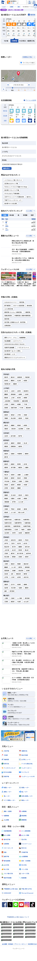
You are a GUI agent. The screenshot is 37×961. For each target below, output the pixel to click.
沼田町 (27, 556)
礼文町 (19, 380)
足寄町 (6, 488)
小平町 (19, 415)
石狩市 (14, 533)
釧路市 (6, 464)
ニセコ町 (13, 567)
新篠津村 (27, 533)
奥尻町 (13, 601)
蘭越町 (6, 567)
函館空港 (27, 312)
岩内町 (6, 574)
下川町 (25, 404)
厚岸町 (19, 464)
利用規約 (10, 944)
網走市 (6, 425)
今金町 (19, 601)
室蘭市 (6, 495)
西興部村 (13, 446)
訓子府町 (13, 436)
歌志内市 (6, 547)
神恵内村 (18, 574)
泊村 (12, 574)
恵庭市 (29, 529)
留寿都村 (27, 567)
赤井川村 (26, 577)
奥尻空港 (6, 319)
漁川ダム (29, 197)
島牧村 (13, 564)
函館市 (6, 584)
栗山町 (27, 550)
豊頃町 (19, 484)
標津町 (27, 453)
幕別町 (6, 484)
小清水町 (13, 428)
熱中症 (5, 110)
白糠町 (27, 467)
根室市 (6, 453)
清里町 (6, 428)
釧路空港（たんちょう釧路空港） (13, 312)
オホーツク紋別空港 (18, 305)
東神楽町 (13, 394)
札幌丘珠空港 (8, 315)
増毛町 (13, 415)
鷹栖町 (6, 394)
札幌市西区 (7, 526)
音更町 (13, 474)
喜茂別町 (6, 570)
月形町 (6, 553)
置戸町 (20, 436)
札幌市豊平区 (18, 523)
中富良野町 (16, 401)
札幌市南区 (28, 523)
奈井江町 (27, 547)
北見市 (6, 436)
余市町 (19, 577)
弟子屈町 (13, 467)
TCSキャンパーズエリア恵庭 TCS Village (15, 187)
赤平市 (6, 543)
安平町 (14, 502)
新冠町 (19, 509)
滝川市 (19, 543)
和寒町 (13, 404)
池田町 (13, 484)
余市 (6, 226)
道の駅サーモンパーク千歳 (11, 190)
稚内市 (6, 377)
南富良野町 (25, 401)
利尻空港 (21, 302)
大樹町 (20, 481)
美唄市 (20, 540)
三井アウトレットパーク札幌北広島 (14, 197)
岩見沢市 (13, 540)
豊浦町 (6, 498)
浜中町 (25, 464)
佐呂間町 (20, 428)
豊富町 (13, 380)
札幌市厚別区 (17, 526)
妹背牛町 (28, 553)
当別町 (20, 533)
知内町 (6, 588)
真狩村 (20, 567)
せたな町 (26, 601)
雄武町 (20, 446)
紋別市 (6, 443)
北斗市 (13, 584)
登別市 (20, 495)
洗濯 (5, 120)
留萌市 (6, 415)
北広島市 (6, 533)
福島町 (25, 584)
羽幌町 (6, 418)
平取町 (13, 509)
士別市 (13, 391)
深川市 (14, 547)
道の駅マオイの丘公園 (10, 203)
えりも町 (13, 512)
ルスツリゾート (17, 341)
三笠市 (13, 543)
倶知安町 (20, 570)
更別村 (14, 481)
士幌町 (19, 474)
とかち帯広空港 (8, 309)
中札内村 (6, 481)
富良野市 (26, 391)
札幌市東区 (26, 519)
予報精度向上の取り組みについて (18, 917)
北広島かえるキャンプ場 (11, 183)
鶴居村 (20, 467)
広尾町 (27, 481)
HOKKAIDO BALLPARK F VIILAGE (14, 344)
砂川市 (25, 543)
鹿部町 (27, 588)
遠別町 (20, 418)
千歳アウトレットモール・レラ (12, 200)
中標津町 (19, 453)
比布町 (27, 394)
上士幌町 (26, 474)
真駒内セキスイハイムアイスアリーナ (14, 357)
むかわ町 (20, 502)
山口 (6, 230)
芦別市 (27, 540)
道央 (19, 6)
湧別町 (19, 443)
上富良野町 (7, 401)
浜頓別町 (19, 377)
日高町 (6, 509)
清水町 (19, 478)
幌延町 (15, 384)
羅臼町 (6, 457)
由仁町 (14, 550)
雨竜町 (14, 556)
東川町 (19, 397)
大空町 (28, 428)
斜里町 (25, 425)
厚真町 (25, 498)
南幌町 (20, 547)
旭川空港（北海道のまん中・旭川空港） (15, 322)
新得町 (13, 478)
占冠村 (6, 404)
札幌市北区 (18, 519)
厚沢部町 (27, 598)
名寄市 (19, 391)
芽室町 (25, 478)
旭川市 (6, 391)
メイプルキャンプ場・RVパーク (13, 180)
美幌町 (13, 425)
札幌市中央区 (8, 519)
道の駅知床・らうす (9, 354)
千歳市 (23, 529)
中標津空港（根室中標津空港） (23, 315)
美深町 (6, 407)
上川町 (13, 397)
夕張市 (6, 540)
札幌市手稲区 (27, 526)
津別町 (19, 425)
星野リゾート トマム (10, 337)
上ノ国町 (19, 598)
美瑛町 (25, 397)
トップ (3, 6)
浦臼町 (13, 553)
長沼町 (20, 550)
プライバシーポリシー (20, 944)
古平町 (6, 577)
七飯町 (20, 588)
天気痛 (5, 115)
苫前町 (25, 415)
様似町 (6, 512)
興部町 (6, 446)
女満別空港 (7, 325)
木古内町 (13, 588)
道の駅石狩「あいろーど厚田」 (12, 351)
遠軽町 (13, 443)
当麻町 (20, 394)
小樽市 (6, 564)
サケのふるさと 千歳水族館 (11, 193)
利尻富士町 (7, 384)
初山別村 (13, 418)
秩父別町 (6, 556)
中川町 (21, 407)
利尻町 (25, 380)
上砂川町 (6, 550)
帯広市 (6, 474)
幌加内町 (28, 407)
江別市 (16, 529)
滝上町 (25, 443)
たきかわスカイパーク (10, 302)
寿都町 (19, 564)
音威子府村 (14, 407)
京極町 (14, 570)
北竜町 (20, 556)
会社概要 (4, 944)
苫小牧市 (13, 495)
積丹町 (25, 574)
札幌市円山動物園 (9, 347)
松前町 (19, 584)
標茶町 (6, 467)
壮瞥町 (13, 498)
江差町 (13, 598)
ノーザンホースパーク (23, 347)
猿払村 (13, 377)
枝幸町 (6, 380)
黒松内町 (26, 564)
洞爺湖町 (6, 502)
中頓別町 (27, 377)
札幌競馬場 (22, 337)
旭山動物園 (7, 341)
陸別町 (13, 488)
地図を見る (6, 168)
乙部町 (6, 601)
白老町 (19, 498)
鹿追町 (6, 478)
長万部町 (12, 591)
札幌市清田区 (8, 529)
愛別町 (6, 397)
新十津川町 (20, 553)
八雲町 (6, 598)
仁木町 (13, 577)
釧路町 (13, 464)
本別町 (25, 484)
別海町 (13, 453)
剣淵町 (19, 404)
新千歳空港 (7, 305)
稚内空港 (29, 305)
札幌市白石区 (8, 523)
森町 (5, 591)
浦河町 (25, 509)
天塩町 (27, 418)
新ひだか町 (21, 512)
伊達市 (27, 495)
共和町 (28, 570)
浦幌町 (19, 488)
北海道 (11, 6)
